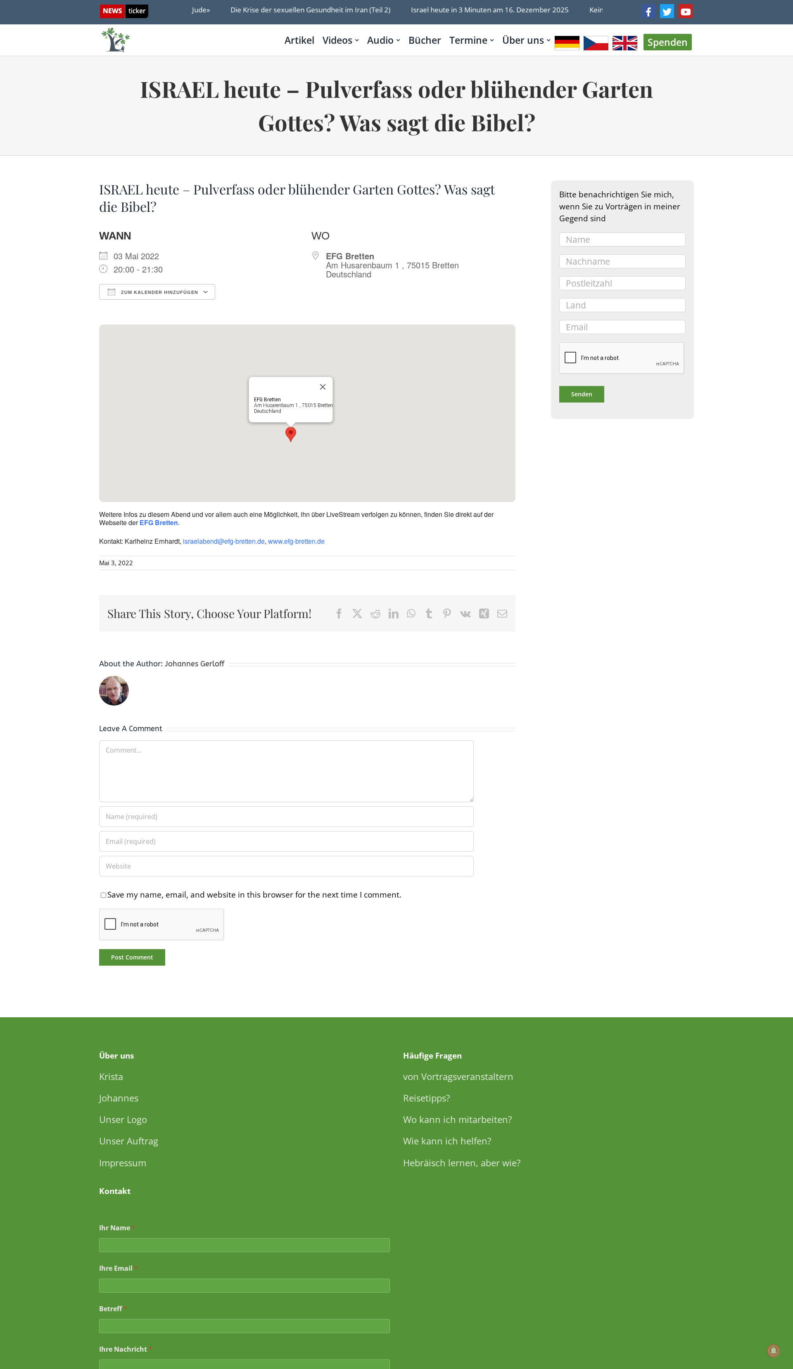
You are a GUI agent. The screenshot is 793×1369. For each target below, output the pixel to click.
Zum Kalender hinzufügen (158, 292)
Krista (111, 1076)
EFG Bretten (159, 522)
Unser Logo (123, 1119)
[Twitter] (667, 11)
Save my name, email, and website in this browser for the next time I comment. (254, 894)
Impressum (122, 1162)
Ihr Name (117, 1228)
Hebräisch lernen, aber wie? (462, 1162)
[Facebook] (648, 11)
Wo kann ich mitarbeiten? (457, 1119)
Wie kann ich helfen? (447, 1141)
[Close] (323, 387)
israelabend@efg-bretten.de (224, 541)
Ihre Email (118, 1268)
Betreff (113, 1309)
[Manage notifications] (773, 1350)
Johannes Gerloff (194, 663)
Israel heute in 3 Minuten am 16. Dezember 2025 (475, 9)
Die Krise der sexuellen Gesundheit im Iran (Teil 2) (295, 9)
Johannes (118, 1098)
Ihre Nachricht (125, 1349)
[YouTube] (686, 11)
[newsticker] (124, 8)
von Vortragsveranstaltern (458, 1076)
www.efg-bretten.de (296, 541)
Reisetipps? (426, 1098)
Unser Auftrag (128, 1141)
